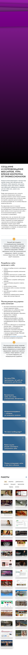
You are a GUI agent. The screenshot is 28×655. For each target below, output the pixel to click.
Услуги (17, 487)
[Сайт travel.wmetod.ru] (21, 623)
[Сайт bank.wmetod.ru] (21, 503)
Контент (6, 484)
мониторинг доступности (16, 336)
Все (6, 481)
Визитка (11, 481)
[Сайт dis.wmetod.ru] (21, 523)
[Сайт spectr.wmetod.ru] (21, 593)
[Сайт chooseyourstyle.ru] (7, 523)
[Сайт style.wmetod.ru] (7, 613)
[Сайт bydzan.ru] (21, 513)
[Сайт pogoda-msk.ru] (7, 593)
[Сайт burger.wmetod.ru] (7, 513)
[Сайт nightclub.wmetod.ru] (7, 573)
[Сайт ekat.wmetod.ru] (7, 533)
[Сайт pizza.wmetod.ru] (7, 583)
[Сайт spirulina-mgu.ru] (7, 603)
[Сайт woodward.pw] (7, 634)
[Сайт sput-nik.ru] (21, 603)
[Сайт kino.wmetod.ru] (21, 553)
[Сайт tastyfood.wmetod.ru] (21, 613)
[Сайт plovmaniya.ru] (21, 583)
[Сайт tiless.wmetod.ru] (7, 623)
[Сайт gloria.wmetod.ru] (7, 553)
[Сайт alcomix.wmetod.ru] (7, 503)
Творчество (21, 484)
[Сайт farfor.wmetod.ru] (7, 543)
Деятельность (19, 481)
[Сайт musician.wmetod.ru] (21, 563)
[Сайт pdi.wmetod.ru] (21, 573)
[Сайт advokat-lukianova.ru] (7, 493)
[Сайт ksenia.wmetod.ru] (7, 563)
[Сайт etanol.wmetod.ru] (21, 533)
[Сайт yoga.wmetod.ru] (21, 634)
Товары (11, 487)
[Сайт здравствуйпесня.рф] (7, 643)
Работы (5, 477)
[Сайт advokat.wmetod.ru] (21, 493)
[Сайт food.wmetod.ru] (21, 543)
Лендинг (13, 484)
